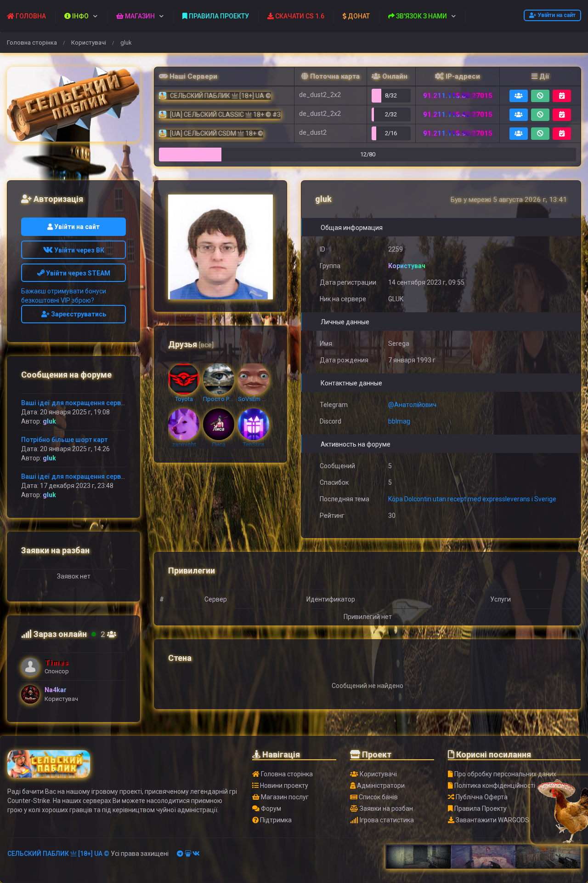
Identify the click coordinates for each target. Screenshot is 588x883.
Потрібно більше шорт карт (64, 439)
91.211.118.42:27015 (457, 114)
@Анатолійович (412, 404)
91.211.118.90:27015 (457, 133)
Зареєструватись (78, 314)
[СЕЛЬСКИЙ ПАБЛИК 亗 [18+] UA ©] (73, 104)
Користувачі (88, 42)
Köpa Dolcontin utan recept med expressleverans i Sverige (472, 499)
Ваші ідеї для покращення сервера (76, 403)
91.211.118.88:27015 (457, 96)
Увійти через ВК (78, 250)
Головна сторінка (32, 42)
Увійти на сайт (556, 15)
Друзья (191, 344)
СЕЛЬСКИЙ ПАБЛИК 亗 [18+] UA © (58, 853)
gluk (49, 421)
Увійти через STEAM (77, 273)
